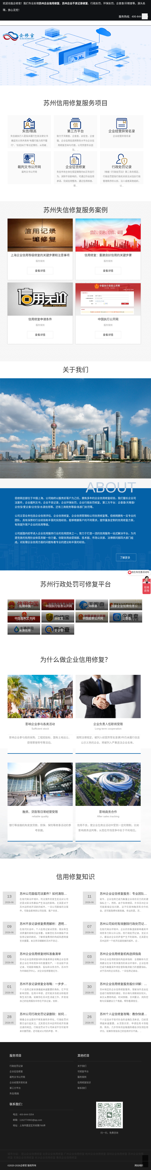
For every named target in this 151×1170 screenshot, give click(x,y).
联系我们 (82, 1088)
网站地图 (139, 1165)
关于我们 (82, 1066)
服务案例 (82, 1077)
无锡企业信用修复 (23, 1157)
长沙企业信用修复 (45, 1157)
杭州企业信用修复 (95, 1153)
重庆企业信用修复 (66, 1157)
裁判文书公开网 (17, 1077)
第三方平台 (15, 1088)
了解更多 (125, 557)
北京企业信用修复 (53, 1153)
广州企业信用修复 (74, 1153)
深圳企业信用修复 (117, 1153)
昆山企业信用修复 (31, 1153)
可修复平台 (83, 1071)
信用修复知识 (84, 1082)
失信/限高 (14, 1093)
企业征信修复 (16, 1071)
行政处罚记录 (16, 1066)
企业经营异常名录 (18, 1082)
